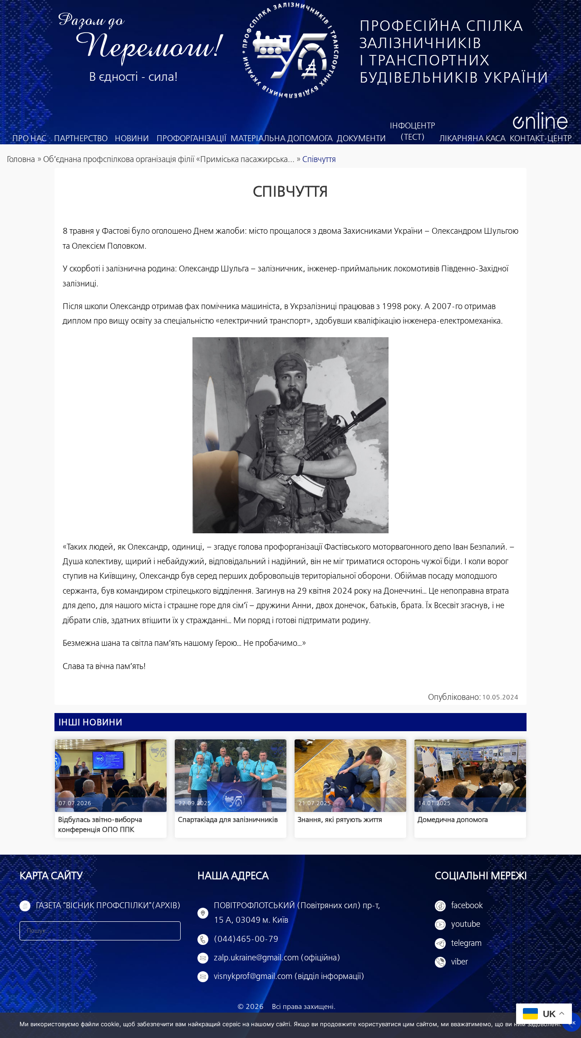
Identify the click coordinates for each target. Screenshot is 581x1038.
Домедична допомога (453, 820)
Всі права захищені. (303, 1007)
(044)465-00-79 (246, 939)
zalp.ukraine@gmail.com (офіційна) (277, 958)
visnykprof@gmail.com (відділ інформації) (289, 977)
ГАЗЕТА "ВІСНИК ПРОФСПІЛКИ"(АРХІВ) (108, 906)
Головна (21, 160)
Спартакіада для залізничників (228, 820)
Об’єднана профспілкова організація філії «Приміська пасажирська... (169, 160)
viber (459, 962)
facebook (467, 906)
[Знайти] (171, 930)
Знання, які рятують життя (340, 820)
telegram (466, 944)
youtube (465, 924)
